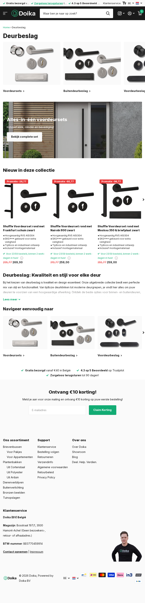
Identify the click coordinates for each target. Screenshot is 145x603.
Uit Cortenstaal (16, 467)
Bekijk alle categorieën (5, 13)
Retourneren (45, 457)
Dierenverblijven (13, 482)
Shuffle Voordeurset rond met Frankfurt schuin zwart (24, 228)
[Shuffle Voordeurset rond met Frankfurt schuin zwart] (25, 200)
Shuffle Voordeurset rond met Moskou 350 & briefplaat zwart (119, 228)
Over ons (79, 440)
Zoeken (108, 13)
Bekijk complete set (24, 136)
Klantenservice (112, 3)
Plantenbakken (12, 462)
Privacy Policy (46, 477)
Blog (75, 457)
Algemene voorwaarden (53, 467)
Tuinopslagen (11, 497)
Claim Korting (102, 409)
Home (6, 27)
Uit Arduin (13, 477)
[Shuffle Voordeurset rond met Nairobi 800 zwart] (72, 200)
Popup (21, 257)
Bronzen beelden (14, 492)
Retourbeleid (46, 472)
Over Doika (79, 446)
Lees (10, 299)
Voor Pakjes (14, 451)
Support (44, 440)
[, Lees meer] (121, 13)
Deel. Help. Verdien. (84, 462)
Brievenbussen (12, 446)
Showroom (79, 451)
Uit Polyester (15, 472)
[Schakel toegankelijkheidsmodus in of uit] (124, 3)
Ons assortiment (16, 440)
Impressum (36, 551)
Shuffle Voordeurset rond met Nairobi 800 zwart (71, 228)
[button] (143, 200)
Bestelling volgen (48, 451)
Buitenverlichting (13, 487)
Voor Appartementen (20, 457)
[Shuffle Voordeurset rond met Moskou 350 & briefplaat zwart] (120, 200)
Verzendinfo (45, 462)
